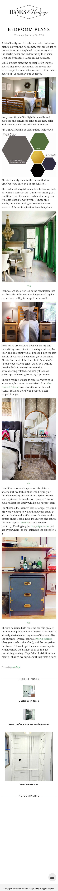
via (28, 483)
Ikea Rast (26, 522)
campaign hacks (40, 526)
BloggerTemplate (47, 888)
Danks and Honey (20, 888)
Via (29, 285)
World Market (44, 638)
